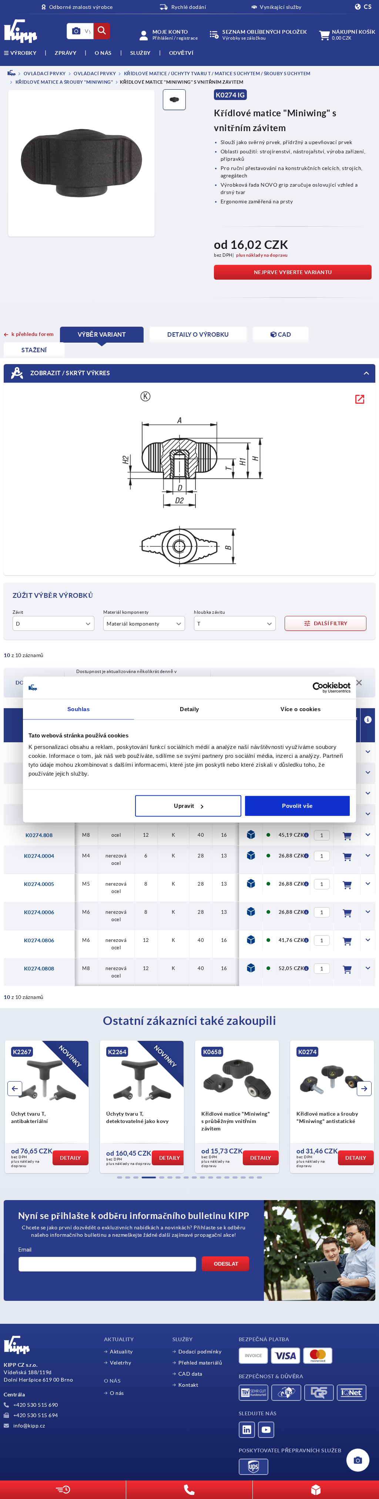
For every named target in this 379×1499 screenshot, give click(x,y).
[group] (108, 1106)
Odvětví (181, 53)
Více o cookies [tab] (301, 709)
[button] (119, 1177)
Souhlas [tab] (78, 709)
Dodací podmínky (200, 1352)
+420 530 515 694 (35, 1415)
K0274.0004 (39, 856)
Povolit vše (297, 806)
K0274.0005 (39, 884)
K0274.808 (39, 835)
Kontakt (188, 1385)
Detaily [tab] (189, 709)
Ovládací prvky (94, 73)
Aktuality (121, 1352)
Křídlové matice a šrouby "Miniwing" (63, 82)
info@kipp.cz (28, 1426)
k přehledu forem (32, 334)
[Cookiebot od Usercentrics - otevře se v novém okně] (318, 687)
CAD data (190, 1374)
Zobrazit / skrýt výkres (69, 373)
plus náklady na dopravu (262, 255)
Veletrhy (120, 1363)
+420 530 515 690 (35, 1405)
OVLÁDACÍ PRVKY (44, 73)
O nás (103, 53)
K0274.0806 (39, 940)
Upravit (184, 806)
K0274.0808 (39, 969)
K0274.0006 (39, 912)
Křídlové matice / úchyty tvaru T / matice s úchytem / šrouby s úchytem (217, 73)
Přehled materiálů (200, 1363)
